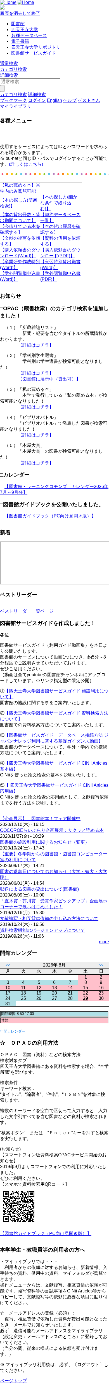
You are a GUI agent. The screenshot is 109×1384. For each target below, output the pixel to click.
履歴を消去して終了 (20, 13)
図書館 (18, 23)
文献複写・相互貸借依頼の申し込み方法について (49, 918)
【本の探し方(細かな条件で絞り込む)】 (58, 203)
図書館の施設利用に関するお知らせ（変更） (44, 842)
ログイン (37, 100)
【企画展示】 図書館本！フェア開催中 (40, 818)
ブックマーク (13, 100)
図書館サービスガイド (33, 53)
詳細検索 (9, 75)
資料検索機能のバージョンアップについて (42, 930)
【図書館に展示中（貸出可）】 (49, 379)
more (104, 941)
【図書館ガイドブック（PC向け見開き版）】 (50, 516)
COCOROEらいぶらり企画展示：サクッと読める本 (52, 830)
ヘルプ (70, 100)
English (54, 100)
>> (101, 965)
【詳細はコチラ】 (36, 345)
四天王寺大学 (24, 29)
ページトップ (13, 1380)
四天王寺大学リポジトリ (35, 47)
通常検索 (9, 63)
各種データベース (29, 35)
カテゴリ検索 (13, 69)
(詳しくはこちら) (26, 164)
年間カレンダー (12, 1031)
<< (8, 965)
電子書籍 (20, 41)
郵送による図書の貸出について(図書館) (39, 889)
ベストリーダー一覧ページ (27, 611)
